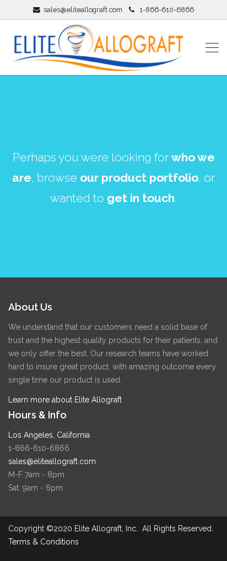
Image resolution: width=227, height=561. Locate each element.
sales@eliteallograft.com (83, 10)
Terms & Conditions (43, 541)
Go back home (107, 242)
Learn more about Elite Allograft (65, 399)
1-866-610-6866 (166, 10)
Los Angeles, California (49, 435)
